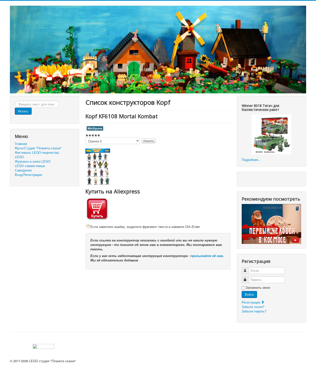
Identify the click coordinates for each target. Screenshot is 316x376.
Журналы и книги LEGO (32, 161)
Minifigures (95, 128)
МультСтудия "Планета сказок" (38, 148)
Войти (249, 294)
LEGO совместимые (30, 166)
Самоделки (23, 170)
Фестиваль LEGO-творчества (37, 152)
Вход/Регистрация (28, 174)
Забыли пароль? (254, 311)
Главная (21, 143)
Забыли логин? (253, 306)
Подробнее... (251, 159)
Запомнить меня (258, 287)
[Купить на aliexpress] (97, 208)
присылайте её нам (207, 255)
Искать (23, 111)
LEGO (19, 157)
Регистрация (251, 302)
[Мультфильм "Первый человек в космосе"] (271, 223)
